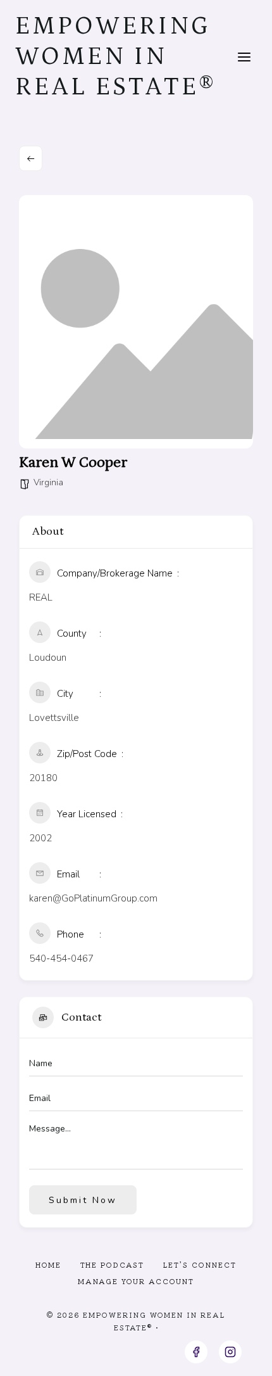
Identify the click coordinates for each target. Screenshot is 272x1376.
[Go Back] (30, 158)
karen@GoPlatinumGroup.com (93, 898)
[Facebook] (196, 1352)
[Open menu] (244, 57)
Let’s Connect (200, 1264)
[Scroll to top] (239, 1356)
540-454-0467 (61, 958)
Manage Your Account (136, 1281)
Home (48, 1264)
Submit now (83, 1200)
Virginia (48, 482)
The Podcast (112, 1264)
